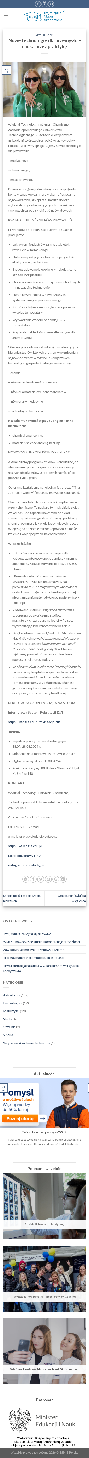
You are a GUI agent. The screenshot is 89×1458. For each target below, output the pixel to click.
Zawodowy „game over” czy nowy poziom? (33, 949)
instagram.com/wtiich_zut (26, 865)
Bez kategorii (12, 1003)
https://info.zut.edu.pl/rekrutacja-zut (34, 722)
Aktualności (11, 995)
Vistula (8, 1035)
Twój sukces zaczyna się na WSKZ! (27, 934)
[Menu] (5, 15)
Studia (7, 1019)
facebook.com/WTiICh (24, 855)
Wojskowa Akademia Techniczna (26, 1043)
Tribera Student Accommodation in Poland (33, 957)
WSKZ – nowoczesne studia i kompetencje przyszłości (41, 942)
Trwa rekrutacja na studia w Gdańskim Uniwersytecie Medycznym (41, 968)
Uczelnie (9, 1027)
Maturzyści (11, 1011)
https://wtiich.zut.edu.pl (25, 846)
